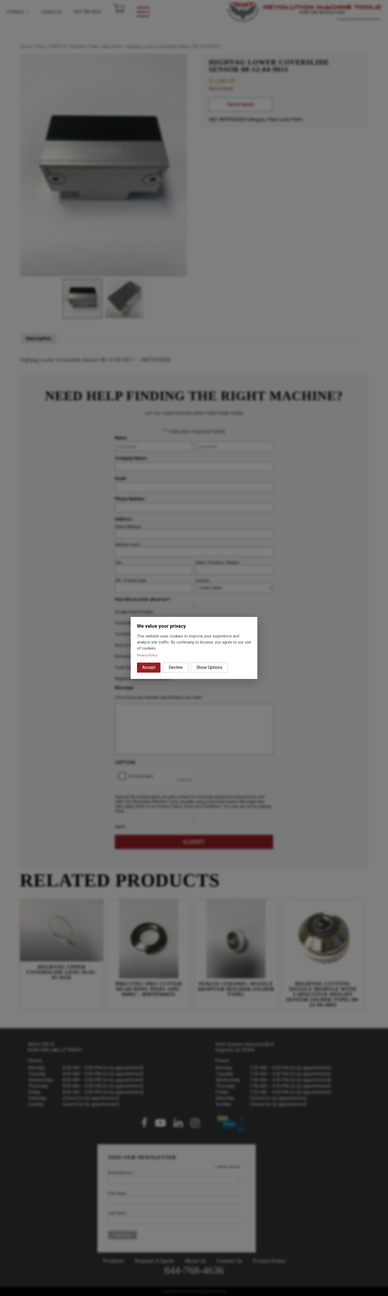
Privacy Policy (147, 655)
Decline (176, 667)
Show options (209, 667)
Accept (148, 667)
